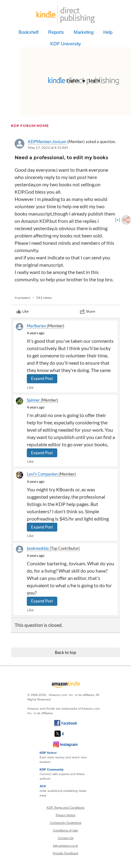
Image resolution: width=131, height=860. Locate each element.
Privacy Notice (66, 815)
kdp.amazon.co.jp (65, 845)
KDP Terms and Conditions (65, 807)
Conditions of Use (65, 830)
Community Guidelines (65, 822)
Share (90, 311)
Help (107, 32)
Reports (56, 32)
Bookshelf (28, 32)
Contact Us (65, 838)
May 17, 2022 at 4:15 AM (48, 147)
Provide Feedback (65, 853)
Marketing (84, 32)
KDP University (65, 43)
